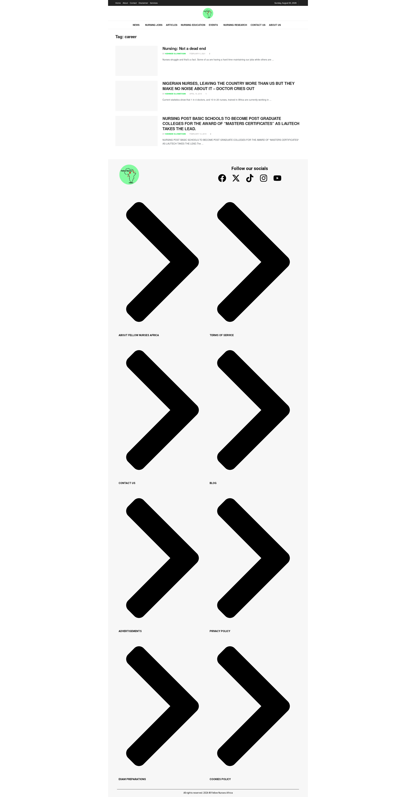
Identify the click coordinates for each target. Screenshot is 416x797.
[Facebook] (222, 178)
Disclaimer (143, 2)
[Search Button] (299, 25)
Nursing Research (235, 24)
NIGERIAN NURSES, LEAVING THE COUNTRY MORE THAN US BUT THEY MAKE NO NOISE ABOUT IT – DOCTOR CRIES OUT (228, 85)
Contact (133, 2)
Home (118, 2)
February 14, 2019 (197, 133)
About (125, 2)
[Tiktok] (250, 178)
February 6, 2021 (197, 53)
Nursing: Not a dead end (184, 48)
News (136, 24)
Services (154, 2)
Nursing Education (193, 24)
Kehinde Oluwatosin (175, 53)
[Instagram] (264, 178)
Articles (171, 24)
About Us (275, 24)
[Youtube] (277, 178)
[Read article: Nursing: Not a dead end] (136, 61)
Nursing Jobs (153, 24)
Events (213, 24)
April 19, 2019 (195, 93)
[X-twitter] (236, 178)
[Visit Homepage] (208, 13)
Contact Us (258, 24)
